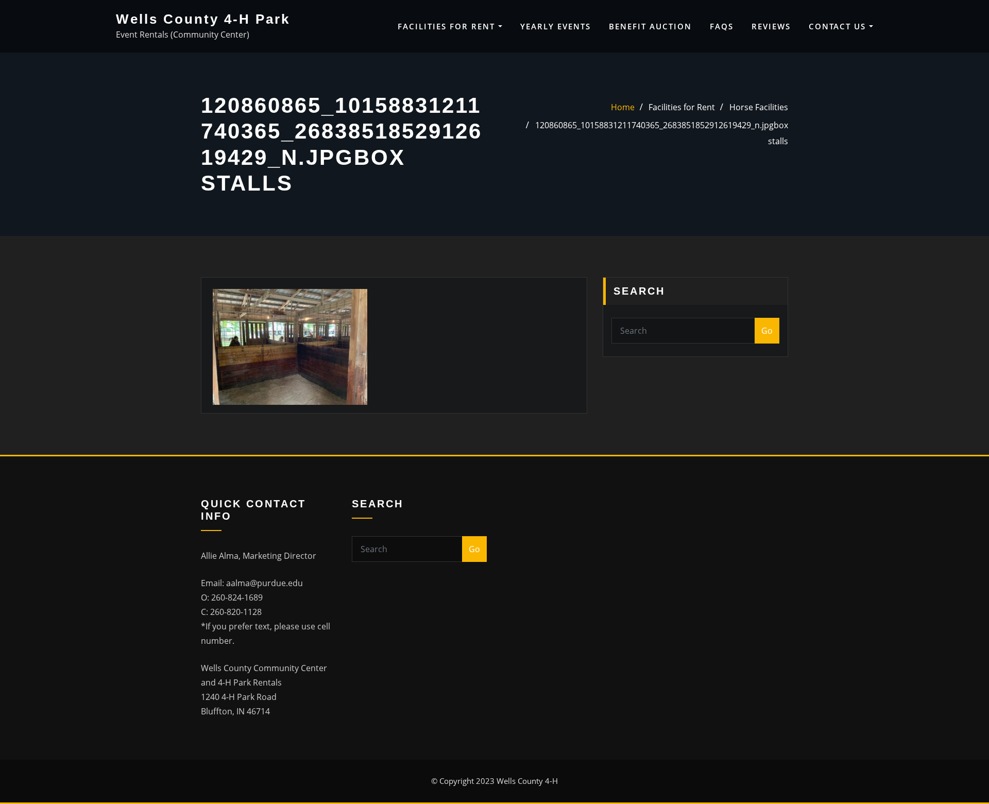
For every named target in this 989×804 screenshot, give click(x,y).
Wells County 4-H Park (203, 19)
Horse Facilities (758, 107)
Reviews (771, 26)
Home (623, 107)
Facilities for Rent (448, 26)
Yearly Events (555, 26)
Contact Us (839, 26)
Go (767, 330)
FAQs (722, 26)
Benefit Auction (650, 26)
